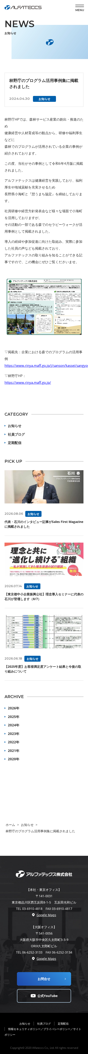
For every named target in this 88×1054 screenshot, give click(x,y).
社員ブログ (16, 434)
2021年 (13, 750)
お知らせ (14, 425)
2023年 (13, 733)
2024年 (13, 725)
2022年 (13, 742)
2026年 (13, 708)
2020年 (13, 759)
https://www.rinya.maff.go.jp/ (28, 382)
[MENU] (79, 6)
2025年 (13, 716)
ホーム (10, 825)
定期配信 (14, 442)
